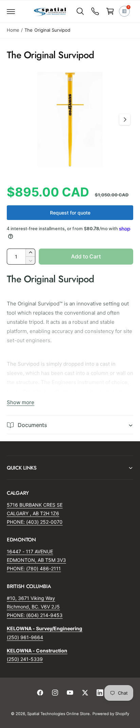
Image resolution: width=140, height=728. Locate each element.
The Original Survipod (47, 30)
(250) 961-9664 (25, 637)
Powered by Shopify (110, 713)
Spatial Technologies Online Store (58, 713)
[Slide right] (124, 119)
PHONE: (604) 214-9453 (35, 615)
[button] (10, 11)
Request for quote (70, 213)
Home (13, 30)
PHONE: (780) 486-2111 (34, 568)
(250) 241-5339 (25, 659)
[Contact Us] (95, 11)
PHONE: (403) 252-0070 (35, 522)
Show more (20, 402)
